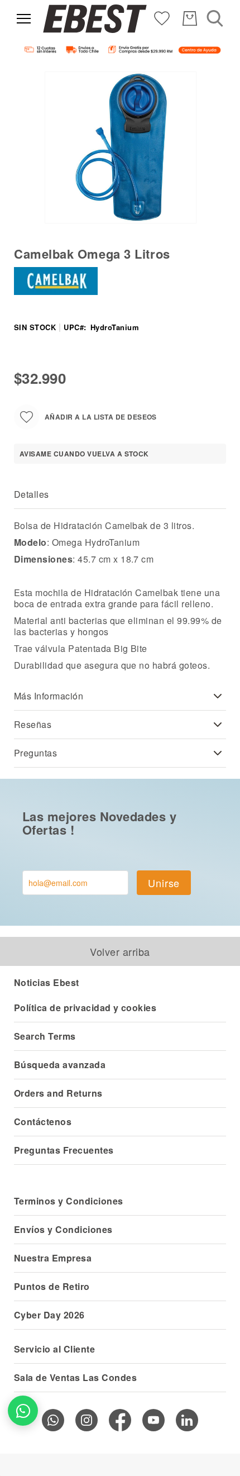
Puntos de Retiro (52, 1286)
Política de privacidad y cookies (85, 1007)
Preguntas (35, 752)
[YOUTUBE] (153, 1420)
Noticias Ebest (46, 982)
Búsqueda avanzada (59, 1064)
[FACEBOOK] (120, 1420)
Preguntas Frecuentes (64, 1150)
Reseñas (32, 724)
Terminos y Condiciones (68, 1200)
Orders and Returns (58, 1093)
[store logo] (95, 19)
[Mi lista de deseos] (162, 17)
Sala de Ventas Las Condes (75, 1377)
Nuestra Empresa (53, 1257)
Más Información (48, 695)
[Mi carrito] (190, 18)
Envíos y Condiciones (63, 1229)
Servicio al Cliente (54, 1348)
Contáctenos (42, 1121)
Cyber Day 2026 (49, 1314)
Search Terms (45, 1036)
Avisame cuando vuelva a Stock (84, 454)
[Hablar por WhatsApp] (23, 1411)
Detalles (31, 494)
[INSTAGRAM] (86, 1420)
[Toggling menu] (24, 18)
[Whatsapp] (53, 1420)
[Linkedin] (187, 1420)
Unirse (164, 882)
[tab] (120, 494)
